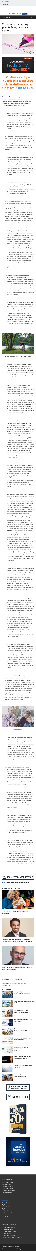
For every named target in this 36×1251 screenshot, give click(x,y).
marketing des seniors (22, 882)
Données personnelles (8, 1190)
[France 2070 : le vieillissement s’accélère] (7, 1065)
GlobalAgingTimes (7, 1203)
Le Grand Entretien (7, 1212)
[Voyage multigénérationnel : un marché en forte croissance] (7, 992)
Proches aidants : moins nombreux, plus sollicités (21, 1011)
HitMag (19, 1249)
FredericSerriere (6, 1210)
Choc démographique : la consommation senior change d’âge (22, 1048)
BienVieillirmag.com (8, 1216)
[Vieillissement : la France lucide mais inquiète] (7, 1019)
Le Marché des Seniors (8, 1227)
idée (14, 882)
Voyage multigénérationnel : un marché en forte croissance (23, 992)
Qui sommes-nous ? (7, 1182)
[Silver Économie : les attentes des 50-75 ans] (7, 1001)
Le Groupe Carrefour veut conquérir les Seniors (21, 1075)
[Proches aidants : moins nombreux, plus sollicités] (7, 1010)
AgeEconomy (6, 1209)
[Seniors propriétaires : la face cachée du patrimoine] (7, 1056)
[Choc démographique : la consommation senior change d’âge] (7, 1047)
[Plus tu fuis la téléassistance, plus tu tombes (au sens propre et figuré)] (18, 956)
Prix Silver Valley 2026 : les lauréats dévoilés (22, 1038)
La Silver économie (7, 1229)
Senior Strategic (6, 1207)
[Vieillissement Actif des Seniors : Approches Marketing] (18, 900)
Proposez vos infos (7, 1186)
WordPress (11, 1249)
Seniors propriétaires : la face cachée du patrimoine (22, 1057)
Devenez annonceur (8, 1188)
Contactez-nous (6, 1184)
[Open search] (32, 17)
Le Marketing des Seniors (9, 1231)
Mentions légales (7, 1192)
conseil (10, 882)
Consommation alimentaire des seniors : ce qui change (23, 1029)
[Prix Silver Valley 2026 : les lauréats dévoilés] (7, 1038)
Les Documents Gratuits (9, 1235)
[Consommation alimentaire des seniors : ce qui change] (7, 1029)
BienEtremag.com (7, 1214)
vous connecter (13, 983)
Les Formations (6, 1233)
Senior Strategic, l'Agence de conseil (12, 1237)
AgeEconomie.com (7, 1205)
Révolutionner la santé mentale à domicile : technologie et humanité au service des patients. (17, 940)
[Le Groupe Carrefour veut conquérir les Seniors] (7, 1075)
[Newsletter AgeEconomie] (18, 879)
